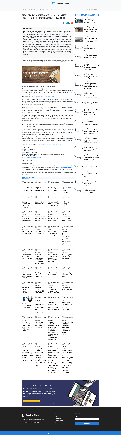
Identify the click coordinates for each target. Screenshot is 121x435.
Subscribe (87, 423)
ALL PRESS (41, 9)
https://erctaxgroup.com (34, 157)
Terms (56, 416)
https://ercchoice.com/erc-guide (51, 145)
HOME (24, 9)
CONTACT (49, 9)
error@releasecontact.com (65, 167)
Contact (57, 423)
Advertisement (59, 420)
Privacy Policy (58, 418)
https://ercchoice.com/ (47, 97)
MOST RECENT (32, 9)
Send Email (28, 151)
